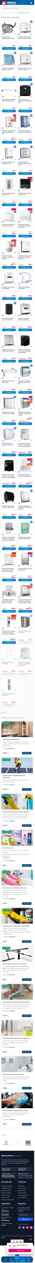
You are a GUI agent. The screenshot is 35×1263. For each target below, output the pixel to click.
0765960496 (5, 1215)
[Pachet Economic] (17, 849)
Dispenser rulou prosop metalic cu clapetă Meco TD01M (24, 413)
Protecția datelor (5, 1195)
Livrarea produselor (6, 1186)
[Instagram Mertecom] (31, 1227)
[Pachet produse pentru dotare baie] (17, 1073)
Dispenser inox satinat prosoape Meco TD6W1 (8, 412)
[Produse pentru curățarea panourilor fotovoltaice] (17, 774)
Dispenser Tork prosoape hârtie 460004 (25, 569)
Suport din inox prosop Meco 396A (8, 381)
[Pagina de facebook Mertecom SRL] (23, 1227)
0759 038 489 (5, 1220)
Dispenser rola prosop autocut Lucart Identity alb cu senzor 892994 (24, 445)
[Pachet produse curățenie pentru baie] (17, 888)
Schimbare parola (22, 1195)
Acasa (3, 12)
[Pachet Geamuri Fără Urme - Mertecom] (17, 964)
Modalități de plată (6, 1188)
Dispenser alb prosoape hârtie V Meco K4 (24, 68)
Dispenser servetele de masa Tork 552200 (8, 225)
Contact (3, 1225)
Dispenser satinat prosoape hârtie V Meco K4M (24, 163)
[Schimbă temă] (31, 3)
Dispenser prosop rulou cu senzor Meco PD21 (24, 537)
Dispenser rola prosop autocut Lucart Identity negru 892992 (24, 351)
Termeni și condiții (6, 1193)
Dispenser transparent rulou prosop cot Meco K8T (24, 382)
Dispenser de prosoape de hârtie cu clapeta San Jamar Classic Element (8, 538)
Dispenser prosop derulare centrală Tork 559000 (8, 257)
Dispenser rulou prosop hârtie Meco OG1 (8, 162)
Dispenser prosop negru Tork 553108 (24, 194)
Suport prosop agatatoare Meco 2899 (8, 37)
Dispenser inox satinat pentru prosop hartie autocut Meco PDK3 (8, 570)
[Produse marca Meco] (6, 1143)
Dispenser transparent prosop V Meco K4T (8, 68)
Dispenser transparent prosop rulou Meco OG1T (25, 131)
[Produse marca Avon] (17, 1143)
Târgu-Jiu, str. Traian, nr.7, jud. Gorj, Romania (8, 1176)
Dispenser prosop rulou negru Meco (24, 631)
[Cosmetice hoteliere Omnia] (17, 738)
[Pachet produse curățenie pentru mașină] (17, 1109)
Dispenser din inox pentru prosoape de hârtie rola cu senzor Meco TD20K (25, 601)
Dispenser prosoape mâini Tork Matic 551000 (25, 475)
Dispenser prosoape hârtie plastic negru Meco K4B (25, 101)
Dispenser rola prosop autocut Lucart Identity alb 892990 (24, 664)
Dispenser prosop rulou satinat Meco (8, 194)
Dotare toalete (11, 12)
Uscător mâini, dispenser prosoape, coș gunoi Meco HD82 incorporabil (8, 632)
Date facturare (22, 1193)
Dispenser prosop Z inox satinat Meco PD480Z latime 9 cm (25, 257)
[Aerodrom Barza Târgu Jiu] (19, 1227)
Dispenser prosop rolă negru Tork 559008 (8, 319)
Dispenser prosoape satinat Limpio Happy (24, 319)
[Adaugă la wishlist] (15, 34)
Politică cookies (5, 1197)
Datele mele (21, 1186)
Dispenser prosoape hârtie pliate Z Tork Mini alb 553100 (24, 226)
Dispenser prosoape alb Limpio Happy (8, 287)
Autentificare (23, 1197)
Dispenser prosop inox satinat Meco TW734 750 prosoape (25, 507)
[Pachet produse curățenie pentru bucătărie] (17, 926)
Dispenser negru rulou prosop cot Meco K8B (8, 506)
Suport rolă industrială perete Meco (24, 287)
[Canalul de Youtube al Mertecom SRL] (27, 1227)
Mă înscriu (25, 1219)
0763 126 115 (22, 1170)
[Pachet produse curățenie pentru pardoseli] (17, 1037)
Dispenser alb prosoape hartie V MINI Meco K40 (24, 37)
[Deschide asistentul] (30, 1239)
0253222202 (5, 1211)
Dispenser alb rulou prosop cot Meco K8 (7, 444)
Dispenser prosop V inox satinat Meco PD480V (8, 350)
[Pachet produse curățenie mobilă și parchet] (17, 1001)
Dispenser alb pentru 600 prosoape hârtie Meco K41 (9, 132)
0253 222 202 (6, 1170)
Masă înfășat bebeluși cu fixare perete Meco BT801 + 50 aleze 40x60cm (9, 602)
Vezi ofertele (20, 1250)
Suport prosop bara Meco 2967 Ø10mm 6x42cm (9, 100)
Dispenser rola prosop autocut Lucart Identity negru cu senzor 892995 (8, 476)
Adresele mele (22, 1190)
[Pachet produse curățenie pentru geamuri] (17, 811)
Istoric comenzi (22, 1188)
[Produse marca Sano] (28, 1143)
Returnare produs (6, 1190)
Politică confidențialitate (7, 1199)
